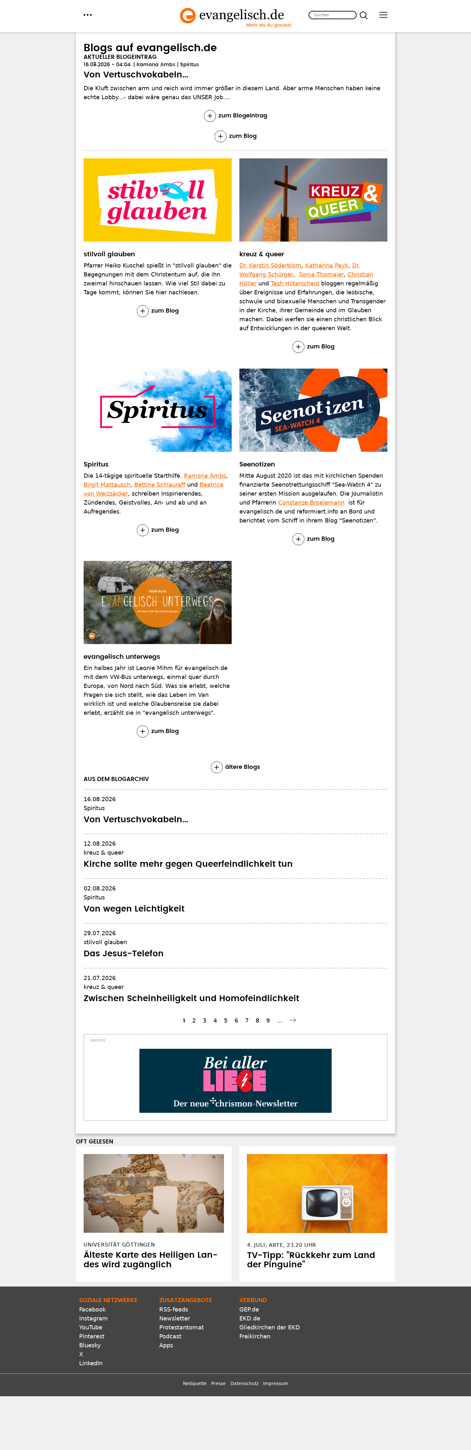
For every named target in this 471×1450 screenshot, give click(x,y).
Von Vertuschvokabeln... (136, 75)
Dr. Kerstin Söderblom (270, 265)
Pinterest (91, 1336)
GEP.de (249, 1309)
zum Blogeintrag (243, 116)
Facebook (92, 1309)
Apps (166, 1345)
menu (88, 15)
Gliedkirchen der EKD (269, 1327)
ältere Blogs (242, 767)
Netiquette (195, 1383)
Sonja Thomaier (321, 274)
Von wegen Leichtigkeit (134, 909)
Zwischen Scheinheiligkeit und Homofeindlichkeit (191, 998)
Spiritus (189, 64)
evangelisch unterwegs (122, 657)
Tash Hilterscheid (295, 283)
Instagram (93, 1318)
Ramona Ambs (156, 64)
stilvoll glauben (109, 254)
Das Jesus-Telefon (124, 954)
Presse (218, 1383)
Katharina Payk (326, 265)
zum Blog (243, 136)
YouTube (90, 1327)
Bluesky (90, 1345)
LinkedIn (91, 1363)
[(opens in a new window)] (235, 1081)
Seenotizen (257, 464)
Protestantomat (181, 1327)
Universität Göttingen (119, 1245)
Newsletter (174, 1318)
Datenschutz (244, 1383)
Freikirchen (254, 1336)
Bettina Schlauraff (159, 484)
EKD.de (249, 1318)
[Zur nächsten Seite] (294, 1020)
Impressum (275, 1383)
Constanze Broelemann (311, 502)
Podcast (170, 1336)
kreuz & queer (261, 254)
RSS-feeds (173, 1309)
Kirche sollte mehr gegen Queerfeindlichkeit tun (188, 864)
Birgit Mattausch (107, 484)
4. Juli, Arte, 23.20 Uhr (281, 1245)
